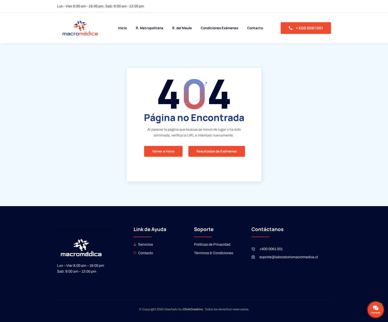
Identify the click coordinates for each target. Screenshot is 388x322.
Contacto (255, 28)
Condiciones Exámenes (219, 28)
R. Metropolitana (149, 28)
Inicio (122, 28)
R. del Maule (182, 28)
